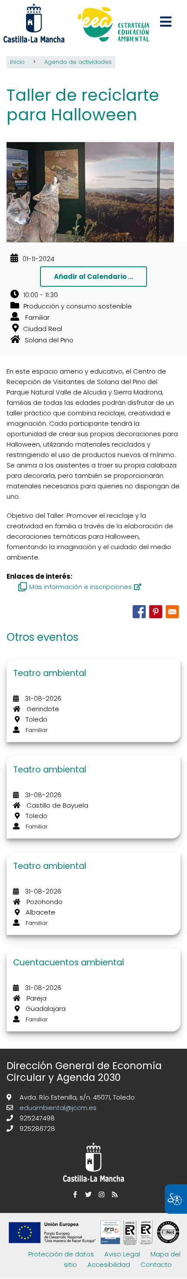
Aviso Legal (122, 1254)
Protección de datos (61, 1254)
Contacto (156, 1264)
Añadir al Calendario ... (93, 276)
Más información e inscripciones (80, 586)
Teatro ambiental (49, 673)
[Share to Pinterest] (155, 611)
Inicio (17, 62)
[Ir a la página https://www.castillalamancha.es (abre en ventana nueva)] (33, 22)
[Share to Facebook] (139, 611)
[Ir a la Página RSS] (113, 1194)
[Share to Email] (172, 611)
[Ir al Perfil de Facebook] (74, 1194)
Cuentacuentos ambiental (68, 962)
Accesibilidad (108, 1264)
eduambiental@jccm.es (57, 1107)
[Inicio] (113, 25)
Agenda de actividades (78, 62)
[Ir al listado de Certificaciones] (96, 1243)
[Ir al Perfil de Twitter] (87, 1194)
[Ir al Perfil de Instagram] (100, 1194)
